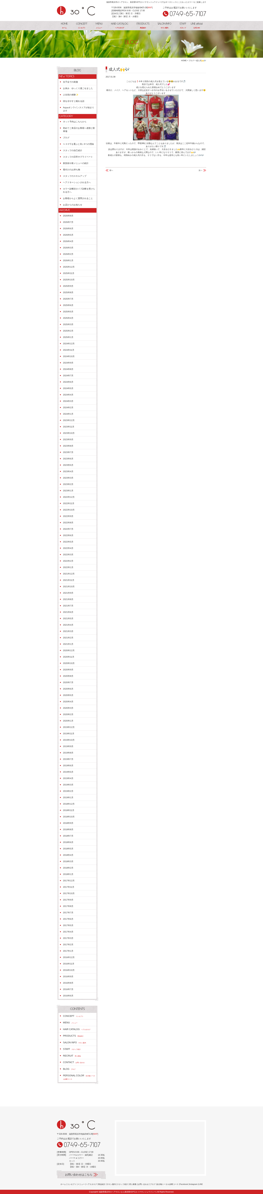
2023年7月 (68, 452)
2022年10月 (69, 510)
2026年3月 (68, 247)
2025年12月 (69, 267)
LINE (201, 1184)
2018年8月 (68, 829)
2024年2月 (68, 407)
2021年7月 (68, 605)
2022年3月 (68, 554)
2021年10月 (69, 586)
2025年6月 (68, 305)
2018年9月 (68, 823)
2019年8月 (68, 753)
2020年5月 (68, 695)
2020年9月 (68, 669)
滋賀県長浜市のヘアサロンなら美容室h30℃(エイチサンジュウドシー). (128, 1192)
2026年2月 (68, 254)
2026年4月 (68, 241)
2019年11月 (68, 733)
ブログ (66, 137)
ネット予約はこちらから (74, 121)
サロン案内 (111, 1184)
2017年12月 (69, 880)
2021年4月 (68, 625)
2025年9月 (68, 286)
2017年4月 (68, 932)
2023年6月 (68, 458)
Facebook (184, 1184)
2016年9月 (68, 976)
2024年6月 (68, 382)
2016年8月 (68, 983)
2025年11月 (68, 273)
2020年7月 (68, 682)
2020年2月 (68, 714)
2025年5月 (68, 311)
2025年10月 (69, 279)
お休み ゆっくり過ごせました (78, 88)
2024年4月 (68, 394)
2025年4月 (68, 318)
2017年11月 (68, 887)
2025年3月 (68, 324)
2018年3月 (68, 861)
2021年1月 (68, 644)
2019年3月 (68, 784)
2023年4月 (68, 471)
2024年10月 (69, 356)
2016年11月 (68, 963)
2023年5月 (68, 465)
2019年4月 (68, 778)
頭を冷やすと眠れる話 (73, 101)
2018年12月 (69, 804)
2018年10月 (69, 816)
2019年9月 (68, 746)
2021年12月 (69, 573)
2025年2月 (68, 331)
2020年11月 (68, 657)
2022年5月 (68, 542)
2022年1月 (68, 567)
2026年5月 (68, 235)
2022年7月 (68, 529)
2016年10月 (69, 970)
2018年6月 (68, 842)
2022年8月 (68, 522)
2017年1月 (68, 951)
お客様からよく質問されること (78, 198)
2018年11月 (68, 810)
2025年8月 (68, 292)
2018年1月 (68, 874)
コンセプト (71, 1184)
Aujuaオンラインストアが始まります (78, 109)
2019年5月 (68, 772)
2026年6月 (68, 228)
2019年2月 (68, 791)
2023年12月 (69, 420)
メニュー (81, 1184)
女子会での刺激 (70, 82)
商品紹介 (101, 1184)
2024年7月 (68, 375)
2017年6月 (68, 919)
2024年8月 (68, 369)
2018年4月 (68, 855)
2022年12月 (69, 497)
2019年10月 (69, 740)
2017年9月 (68, 900)
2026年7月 (68, 222)
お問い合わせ (143, 1184)
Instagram (193, 1184)
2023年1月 (68, 490)
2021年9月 (68, 593)
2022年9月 (68, 516)
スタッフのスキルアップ (74, 176)
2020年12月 (69, 650)
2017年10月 (69, 893)
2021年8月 (68, 599)
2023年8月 (68, 446)
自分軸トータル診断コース (168, 1184)
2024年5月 (68, 388)
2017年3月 (68, 938)
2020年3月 (68, 708)
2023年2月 (68, 484)
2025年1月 (68, 337)
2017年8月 (68, 906)
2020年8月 (68, 676)
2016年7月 (68, 989)
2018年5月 (68, 848)
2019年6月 (68, 765)
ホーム (63, 1184)
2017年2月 (68, 944)
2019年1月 (68, 797)
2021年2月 (68, 637)
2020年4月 (68, 701)
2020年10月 (69, 663)
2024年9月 (68, 363)
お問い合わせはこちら (78, 1174)
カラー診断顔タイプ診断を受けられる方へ (79, 190)
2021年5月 (68, 618)
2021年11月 (68, 580)
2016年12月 (69, 957)
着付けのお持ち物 (71, 169)
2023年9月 (68, 439)
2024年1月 (68, 414)
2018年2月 (68, 868)
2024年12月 (69, 343)
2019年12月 (69, 727)
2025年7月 (68, 299)
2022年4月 (68, 548)
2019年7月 (68, 759)
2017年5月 (68, 925)
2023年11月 (68, 426)
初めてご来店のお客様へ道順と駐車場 (79, 129)
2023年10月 (69, 433)
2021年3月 (68, 631)
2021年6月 (68, 612)
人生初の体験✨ (70, 94)
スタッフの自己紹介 (72, 150)
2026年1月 (68, 260)
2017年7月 (68, 912)
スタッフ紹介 (122, 1184)
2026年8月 (68, 215)
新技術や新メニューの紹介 (76, 163)
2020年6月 (68, 689)
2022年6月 (68, 535)
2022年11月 (68, 503)
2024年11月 (68, 350)
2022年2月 (68, 561)
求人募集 (133, 1184)
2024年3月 (68, 401)
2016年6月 (68, 995)
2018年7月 (68, 836)
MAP (150, 7)
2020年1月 (68, 721)
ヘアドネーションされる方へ (77, 182)
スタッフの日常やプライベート (78, 157)
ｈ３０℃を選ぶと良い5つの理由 (78, 144)
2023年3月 (68, 478)
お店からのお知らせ (72, 205)
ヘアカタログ (91, 1184)
